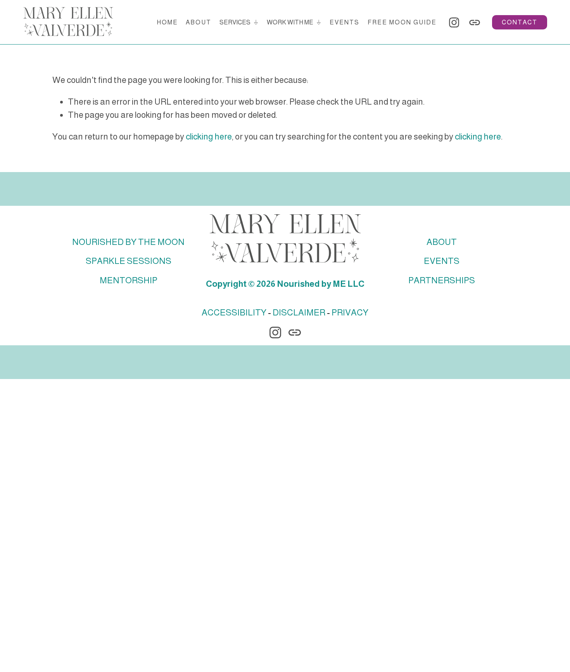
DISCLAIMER (299, 312)
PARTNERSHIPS (441, 280)
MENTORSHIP (128, 280)
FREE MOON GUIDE (402, 22)
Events (344, 22)
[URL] (474, 22)
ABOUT (442, 242)
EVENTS (441, 261)
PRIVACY (350, 312)
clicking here (209, 136)
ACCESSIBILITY (234, 312)
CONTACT (519, 22)
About (198, 22)
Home (167, 22)
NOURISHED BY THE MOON (128, 242)
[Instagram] (454, 22)
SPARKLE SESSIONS (128, 261)
